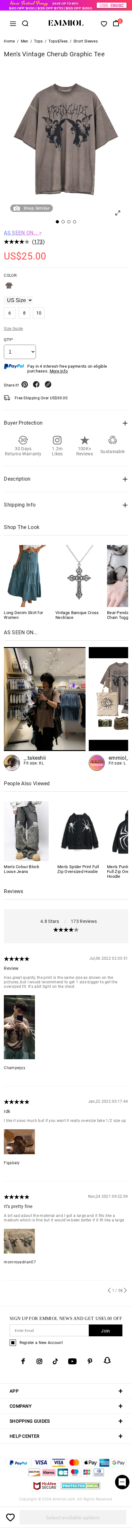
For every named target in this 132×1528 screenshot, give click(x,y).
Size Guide (13, 328)
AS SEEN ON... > (23, 233)
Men (25, 41)
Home (9, 41)
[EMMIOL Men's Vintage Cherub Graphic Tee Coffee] (9, 288)
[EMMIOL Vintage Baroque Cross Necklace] (78, 576)
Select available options (73, 1517)
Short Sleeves (85, 41)
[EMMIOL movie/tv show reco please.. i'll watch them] (45, 709)
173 (38, 242)
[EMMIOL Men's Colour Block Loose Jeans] (26, 831)
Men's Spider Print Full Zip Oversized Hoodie (78, 869)
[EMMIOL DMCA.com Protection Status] (80, 1490)
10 (39, 313)
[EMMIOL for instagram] (39, 1361)
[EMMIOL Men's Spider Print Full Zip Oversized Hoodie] (79, 831)
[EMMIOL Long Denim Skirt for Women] (27, 576)
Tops (38, 41)
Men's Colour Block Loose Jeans (21, 869)
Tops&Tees (58, 41)
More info (59, 371)
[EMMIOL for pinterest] (90, 1361)
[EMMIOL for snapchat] (107, 1360)
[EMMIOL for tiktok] (55, 1361)
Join (105, 1330)
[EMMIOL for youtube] (72, 1361)
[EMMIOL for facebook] (23, 1361)
